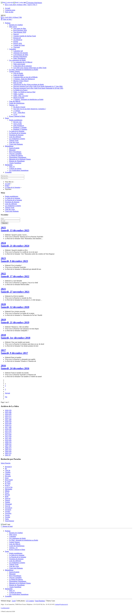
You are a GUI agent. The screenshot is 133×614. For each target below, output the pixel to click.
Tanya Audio (17, 124)
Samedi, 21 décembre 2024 (15, 245)
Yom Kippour (9, 521)
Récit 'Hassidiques (15, 152)
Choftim (7, 472)
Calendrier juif (18, 51)
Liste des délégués (15, 137)
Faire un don (9, 12)
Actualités (8, 172)
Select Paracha (5, 463)
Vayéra (7, 515)
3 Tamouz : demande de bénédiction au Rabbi (28, 99)
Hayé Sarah (9, 480)
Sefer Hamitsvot (18, 125)
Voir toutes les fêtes (19, 28)
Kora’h (7, 485)
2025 (3, 227)
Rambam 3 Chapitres (20, 129)
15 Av (15, 114)
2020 (3, 304)
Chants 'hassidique (15, 163)
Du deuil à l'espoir (19, 107)
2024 (3, 243)
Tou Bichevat (17, 40)
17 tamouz (16, 111)
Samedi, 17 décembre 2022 (15, 276)
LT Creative (30, 601)
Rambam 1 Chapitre (19, 127)
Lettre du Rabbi (18, 75)
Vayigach (8, 509)
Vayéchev (8, 513)
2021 (3, 289)
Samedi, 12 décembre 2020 (15, 307)
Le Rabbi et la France (20, 90)
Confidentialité (5, 608)
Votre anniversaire (19, 64)
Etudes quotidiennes (15, 120)
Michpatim (8, 489)
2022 (3, 273)
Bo (6, 468)
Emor (7, 478)
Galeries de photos (15, 168)
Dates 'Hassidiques (19, 58)
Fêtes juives (13, 26)
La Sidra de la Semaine (16, 131)
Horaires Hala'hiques (35, 3)
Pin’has (7, 495)
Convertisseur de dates (20, 54)
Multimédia (8, 165)
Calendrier (12, 49)
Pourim (15, 41)
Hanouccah (17, 38)
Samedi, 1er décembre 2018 (15, 337)
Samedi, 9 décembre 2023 (14, 261)
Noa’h (7, 493)
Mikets (7, 491)
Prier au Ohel (17, 83)
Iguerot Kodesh (14, 148)
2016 (3, 365)
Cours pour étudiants (16, 144)
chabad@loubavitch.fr (61, 604)
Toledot (7, 502)
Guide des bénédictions (16, 103)
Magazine (12, 150)
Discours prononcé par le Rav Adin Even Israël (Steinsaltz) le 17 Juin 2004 (37, 86)
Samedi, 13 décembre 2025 (15, 230)
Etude (7, 118)
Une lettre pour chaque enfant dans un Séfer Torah (29, 68)
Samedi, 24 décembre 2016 (15, 368)
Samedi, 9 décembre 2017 (14, 353)
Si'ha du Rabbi (18, 73)
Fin (6, 397)
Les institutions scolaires (17, 139)
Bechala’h (8, 467)
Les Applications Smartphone (18, 170)
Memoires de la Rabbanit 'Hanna (20, 159)
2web (14, 601)
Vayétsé (7, 517)
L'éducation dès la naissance (22, 66)
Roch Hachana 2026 (20, 30)
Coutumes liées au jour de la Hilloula (25, 77)
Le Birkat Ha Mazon (16, 155)
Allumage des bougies (20, 53)
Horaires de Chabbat (16, 25)
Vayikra (7, 511)
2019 (3, 319)
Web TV (12, 167)
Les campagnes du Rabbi (17, 60)
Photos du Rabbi (18, 97)
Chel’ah (7, 470)
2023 (3, 258)
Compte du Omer (19, 45)
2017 (3, 350)
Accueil (7, 8)
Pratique (7, 23)
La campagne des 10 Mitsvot (22, 62)
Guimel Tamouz (14, 71)
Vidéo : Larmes (18, 94)
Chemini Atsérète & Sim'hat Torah (24, 36)
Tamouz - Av (13, 105)
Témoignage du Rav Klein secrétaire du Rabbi (28, 84)
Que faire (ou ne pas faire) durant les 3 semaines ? (29, 109)
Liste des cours (14, 142)
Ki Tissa (7, 483)
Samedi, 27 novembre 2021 (15, 291)
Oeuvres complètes (15, 153)
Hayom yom (17, 122)
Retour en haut (7, 526)
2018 (3, 335)
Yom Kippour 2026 (19, 32)
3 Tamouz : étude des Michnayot (24, 79)
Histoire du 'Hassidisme (17, 161)
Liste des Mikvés (14, 101)
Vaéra (7, 519)
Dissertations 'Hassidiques (17, 157)
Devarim (8, 476)
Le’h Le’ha (8, 487)
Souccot (16, 34)
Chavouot (16, 47)
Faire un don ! (7, 19)
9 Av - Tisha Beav (19, 112)
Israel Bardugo (40, 601)
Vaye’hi (7, 506)
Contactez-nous (10, 10)
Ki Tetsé (7, 481)
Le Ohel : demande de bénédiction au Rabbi (23, 69)
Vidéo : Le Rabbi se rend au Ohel (24, 92)
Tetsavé (7, 500)
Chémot (7, 474)
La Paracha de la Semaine (17, 133)
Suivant (7, 393)
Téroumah (8, 504)
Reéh (6, 496)
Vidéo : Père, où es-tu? (20, 96)
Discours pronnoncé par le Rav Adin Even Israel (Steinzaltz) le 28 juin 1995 (38, 88)
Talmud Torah (13, 140)
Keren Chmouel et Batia (17, 116)
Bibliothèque (9, 146)
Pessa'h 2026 (17, 43)
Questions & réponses (16, 135)
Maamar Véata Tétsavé (20, 81)
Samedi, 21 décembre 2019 (15, 322)
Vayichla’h (8, 508)
